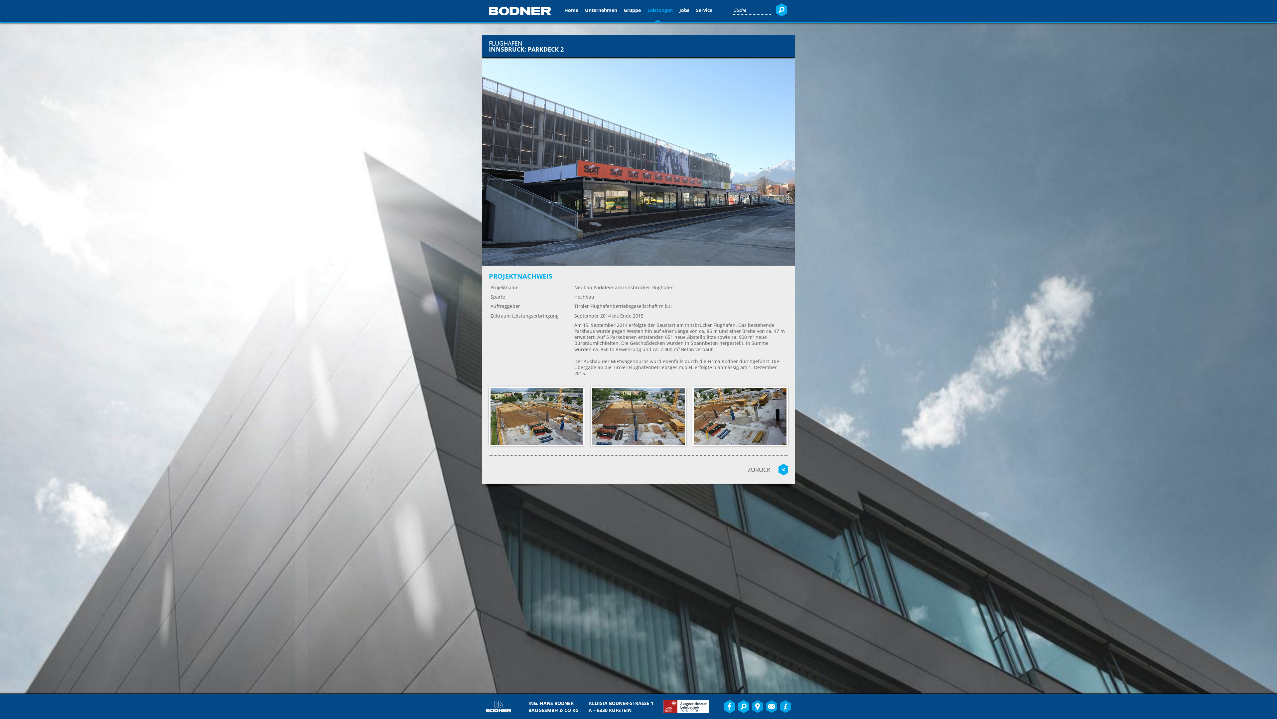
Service (704, 10)
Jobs (684, 10)
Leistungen (660, 10)
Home (571, 10)
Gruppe (632, 10)
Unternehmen (601, 10)
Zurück (759, 470)
